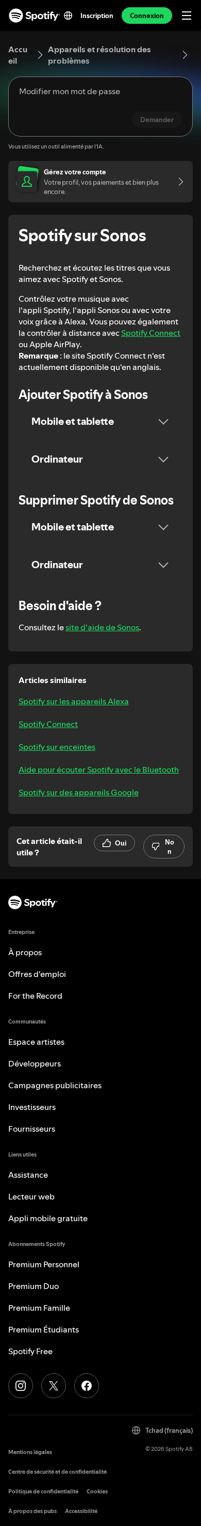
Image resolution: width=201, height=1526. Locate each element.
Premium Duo (33, 1286)
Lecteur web (31, 1196)
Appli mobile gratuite (48, 1218)
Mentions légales (30, 1452)
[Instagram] (20, 1385)
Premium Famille (39, 1307)
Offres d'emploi (37, 974)
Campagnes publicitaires (55, 1085)
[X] (53, 1385)
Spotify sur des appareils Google (79, 792)
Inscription (96, 15)
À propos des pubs (32, 1511)
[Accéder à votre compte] (177, 181)
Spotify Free (30, 1351)
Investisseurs (32, 1107)
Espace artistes (36, 1041)
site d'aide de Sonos (102, 627)
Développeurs (34, 1063)
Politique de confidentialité (43, 1491)
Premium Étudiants (43, 1329)
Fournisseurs (31, 1128)
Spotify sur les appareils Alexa (74, 701)
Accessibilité (81, 1511)
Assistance (28, 1174)
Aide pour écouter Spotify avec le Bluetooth (99, 769)
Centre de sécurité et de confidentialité (57, 1472)
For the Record (35, 995)
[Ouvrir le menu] (186, 15)
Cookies (97, 1491)
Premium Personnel (43, 1264)
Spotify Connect (150, 332)
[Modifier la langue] (68, 15)
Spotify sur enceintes (57, 746)
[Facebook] (86, 1385)
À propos (25, 952)
